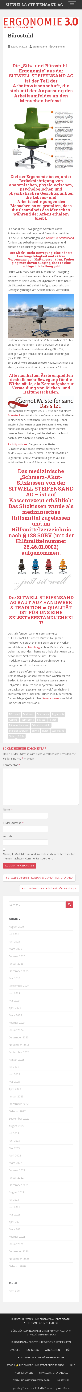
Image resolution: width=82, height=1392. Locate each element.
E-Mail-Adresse (13, 823)
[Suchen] (69, 904)
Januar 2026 (16, 963)
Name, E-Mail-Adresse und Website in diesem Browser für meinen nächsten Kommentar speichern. (39, 856)
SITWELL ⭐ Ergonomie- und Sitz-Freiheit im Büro (35, 1365)
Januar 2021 (16, 1244)
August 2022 (16, 1126)
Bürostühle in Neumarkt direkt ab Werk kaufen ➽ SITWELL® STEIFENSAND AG (41, 1332)
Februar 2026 (17, 956)
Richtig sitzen (17, 444)
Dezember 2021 (19, 1185)
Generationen (50, 698)
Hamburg (14, 1350)
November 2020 (19, 1259)
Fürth (69, 1350)
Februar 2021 (17, 1236)
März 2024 (15, 1015)
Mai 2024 (14, 1000)
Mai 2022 (14, 1148)
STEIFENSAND (48, 76)
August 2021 (16, 1192)
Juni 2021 (14, 1207)
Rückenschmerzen (19, 725)
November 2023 (19, 1045)
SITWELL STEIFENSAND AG (41, 491)
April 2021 (15, 1222)
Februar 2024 (17, 1022)
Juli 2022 (14, 1133)
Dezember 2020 (19, 1251)
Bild (72, 1365)
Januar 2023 (16, 1096)
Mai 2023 (14, 1081)
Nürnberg (34, 647)
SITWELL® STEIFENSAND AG (34, 4)
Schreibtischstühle (19, 730)
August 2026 (16, 927)
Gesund (13, 719)
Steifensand (40, 46)
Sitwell (35, 730)
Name (8, 809)
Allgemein (59, 46)
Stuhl (11, 736)
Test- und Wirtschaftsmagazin (32, 1380)
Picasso (41, 719)
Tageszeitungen (23, 1372)
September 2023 (19, 1052)
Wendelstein (52, 1350)
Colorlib (39, 1388)
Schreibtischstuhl (41, 725)
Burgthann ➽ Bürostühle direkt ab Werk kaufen (41, 1342)
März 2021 (15, 1229)
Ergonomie (58, 714)
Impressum (63, 1380)
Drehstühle (43, 714)
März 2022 (15, 1163)
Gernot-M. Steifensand (60, 238)
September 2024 (19, 986)
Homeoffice (27, 719)
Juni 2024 (14, 993)
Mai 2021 (14, 1214)
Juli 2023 (14, 1067)
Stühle (21, 736)
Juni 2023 (14, 1074)
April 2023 (15, 1089)
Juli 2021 (14, 1199)
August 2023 (16, 1059)
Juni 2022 (14, 1140)
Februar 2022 (17, 1170)
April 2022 (15, 1155)
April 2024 (15, 1008)
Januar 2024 (16, 1030)
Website (8, 836)
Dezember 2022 (19, 1104)
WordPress (64, 1388)
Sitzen (45, 730)
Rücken (52, 719)
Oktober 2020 (17, 1266)
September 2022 (19, 1118)
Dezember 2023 (19, 1037)
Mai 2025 (14, 978)
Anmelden (15, 1290)
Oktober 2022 (17, 1111)
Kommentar (11, 765)
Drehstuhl (28, 714)
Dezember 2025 (19, 971)
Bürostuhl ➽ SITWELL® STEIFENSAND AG (41, 1357)
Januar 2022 (16, 1177)
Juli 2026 (14, 934)
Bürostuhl (14, 415)
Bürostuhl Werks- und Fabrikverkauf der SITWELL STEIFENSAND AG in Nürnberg (41, 1321)
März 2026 (15, 949)
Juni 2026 (14, 941)
